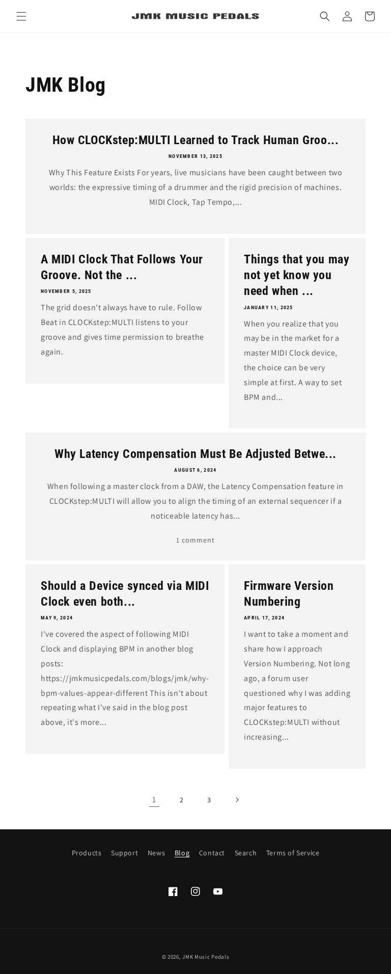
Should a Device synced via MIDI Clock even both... (125, 594)
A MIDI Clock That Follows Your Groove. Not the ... (122, 267)
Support (124, 852)
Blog (182, 852)
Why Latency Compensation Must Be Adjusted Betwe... (195, 454)
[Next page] (237, 800)
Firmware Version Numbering (289, 594)
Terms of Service (293, 852)
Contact (212, 852)
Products (87, 852)
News (156, 852)
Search (246, 852)
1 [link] (154, 799)
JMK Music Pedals (205, 956)
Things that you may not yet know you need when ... (296, 275)
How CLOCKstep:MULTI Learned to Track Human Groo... (195, 140)
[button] (21, 16)
